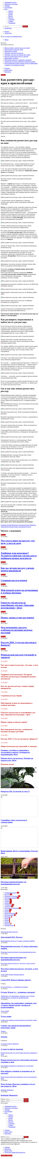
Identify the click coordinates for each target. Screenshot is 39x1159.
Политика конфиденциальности (15, 1152)
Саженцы (11, 19)
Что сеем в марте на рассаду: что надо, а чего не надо (18, 541)
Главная (7, 68)
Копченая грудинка (11, 51)
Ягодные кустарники (11, 908)
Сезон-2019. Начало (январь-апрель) (16, 980)
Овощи (10, 12)
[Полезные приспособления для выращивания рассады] (19, 878)
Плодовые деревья (10, 898)
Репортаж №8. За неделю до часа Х (15, 791)
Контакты (8, 72)
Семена (10, 21)
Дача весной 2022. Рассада (11, 937)
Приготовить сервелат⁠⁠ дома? (14, 49)
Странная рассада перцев (14, 580)
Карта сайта (8, 70)
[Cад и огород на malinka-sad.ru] (11, 36)
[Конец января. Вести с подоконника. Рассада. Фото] (19, 847)
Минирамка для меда (11, 58)
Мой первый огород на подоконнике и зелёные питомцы (19, 591)
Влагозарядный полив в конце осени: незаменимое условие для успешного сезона (21, 64)
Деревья (7, 6)
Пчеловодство (9, 915)
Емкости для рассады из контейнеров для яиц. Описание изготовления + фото (17, 605)
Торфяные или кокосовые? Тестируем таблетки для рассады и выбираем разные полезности (19, 555)
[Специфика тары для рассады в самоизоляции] (19, 816)
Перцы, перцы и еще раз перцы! (17, 617)
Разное (7, 922)
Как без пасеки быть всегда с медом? (16, 56)
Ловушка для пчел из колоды (14, 53)
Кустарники (8, 7)
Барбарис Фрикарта (9, 1095)
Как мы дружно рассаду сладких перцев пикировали (17, 569)
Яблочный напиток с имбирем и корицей (18, 60)
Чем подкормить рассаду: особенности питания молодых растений (16, 630)
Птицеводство (9, 925)
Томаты (4, 1037)
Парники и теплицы (11, 4)
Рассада (10, 18)
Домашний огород (10, 2)
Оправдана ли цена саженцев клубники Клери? (20, 61)
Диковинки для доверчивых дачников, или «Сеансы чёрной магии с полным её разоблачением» (18, 1005)
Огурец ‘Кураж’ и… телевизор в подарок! (18, 992)
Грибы (7, 920)
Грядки (10, 11)
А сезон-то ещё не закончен (12, 1049)
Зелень (10, 14)
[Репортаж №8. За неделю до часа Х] (19, 787)
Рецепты (7, 923)
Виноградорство (10, 913)
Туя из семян (6, 1016)
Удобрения (11, 23)
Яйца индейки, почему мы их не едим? (17, 48)
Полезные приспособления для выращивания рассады (13, 883)
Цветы (7, 918)
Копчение (8, 917)
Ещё (6, 9)
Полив (10, 16)
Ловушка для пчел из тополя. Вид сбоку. (18, 55)
